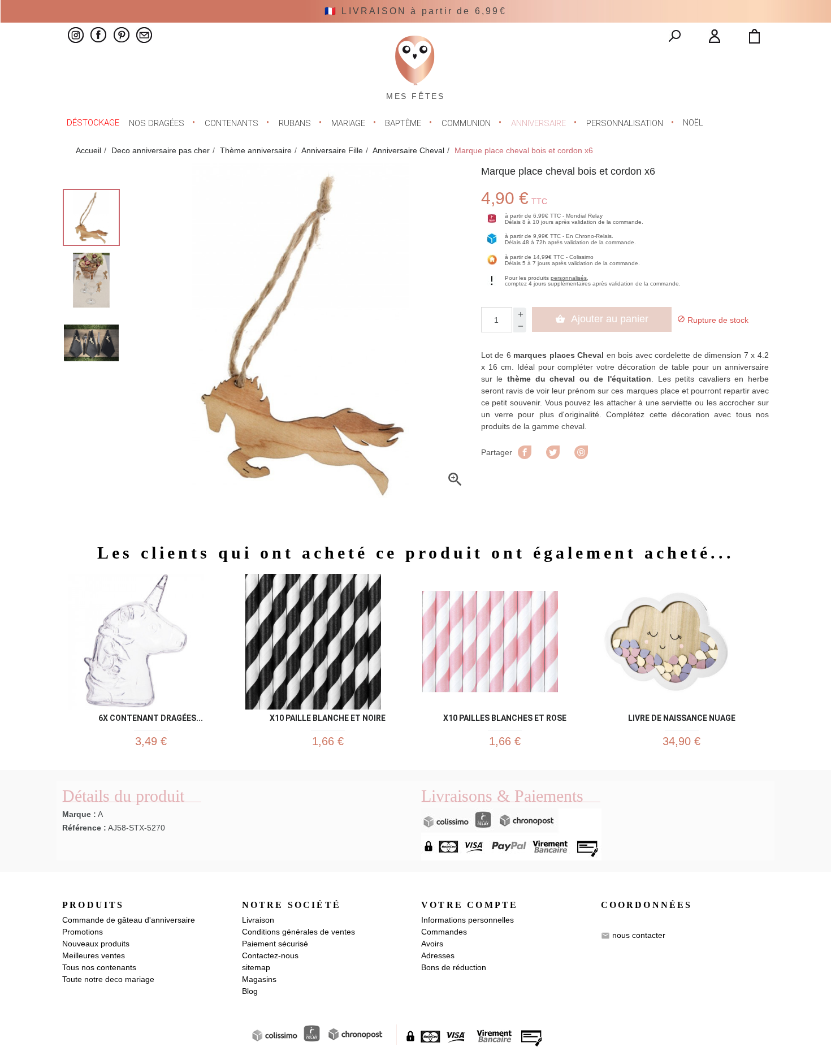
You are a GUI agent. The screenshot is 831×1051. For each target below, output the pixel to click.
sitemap (256, 967)
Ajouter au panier (601, 319)
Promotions (82, 931)
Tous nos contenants (99, 967)
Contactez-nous (270, 955)
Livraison (258, 919)
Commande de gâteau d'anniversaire (128, 919)
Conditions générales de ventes (298, 931)
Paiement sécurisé (275, 943)
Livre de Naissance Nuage (681, 716)
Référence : (84, 827)
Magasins (259, 979)
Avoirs (432, 943)
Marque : (79, 814)
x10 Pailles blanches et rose (504, 716)
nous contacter (638, 935)
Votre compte (469, 905)
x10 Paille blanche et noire (328, 716)
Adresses (438, 955)
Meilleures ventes (93, 955)
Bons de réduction (453, 967)
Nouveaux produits (95, 943)
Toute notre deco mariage (108, 979)
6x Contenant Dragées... (150, 716)
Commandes (444, 931)
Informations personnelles (467, 919)
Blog (250, 991)
